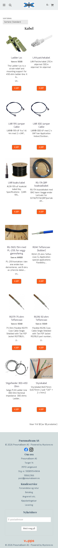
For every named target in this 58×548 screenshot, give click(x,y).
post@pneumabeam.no (29, 478)
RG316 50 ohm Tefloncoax (41, 318)
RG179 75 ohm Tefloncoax (16, 318)
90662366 (29, 475)
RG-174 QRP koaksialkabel (41, 184)
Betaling (29, 492)
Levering (29, 505)
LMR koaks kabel (16, 182)
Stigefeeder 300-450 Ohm (16, 385)
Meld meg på (29, 528)
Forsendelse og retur (29, 488)
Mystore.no (47, 444)
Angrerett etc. (29, 496)
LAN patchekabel (41, 57)
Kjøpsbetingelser (29, 500)
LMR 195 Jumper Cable (16, 125)
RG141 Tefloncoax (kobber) (41, 249)
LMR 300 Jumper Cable (41, 125)
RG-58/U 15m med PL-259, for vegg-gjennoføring (16, 250)
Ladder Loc (16, 57)
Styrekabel (41, 383)
